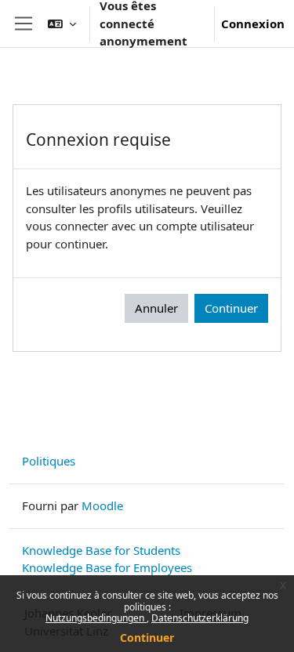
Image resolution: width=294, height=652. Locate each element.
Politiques (48, 461)
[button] (62, 23)
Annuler (156, 308)
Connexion (253, 23)
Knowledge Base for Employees (107, 567)
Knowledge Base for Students (101, 550)
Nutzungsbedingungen (96, 618)
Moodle (102, 505)
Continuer (147, 637)
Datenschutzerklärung (200, 618)
